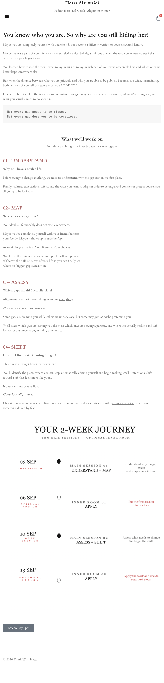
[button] (6, 16)
